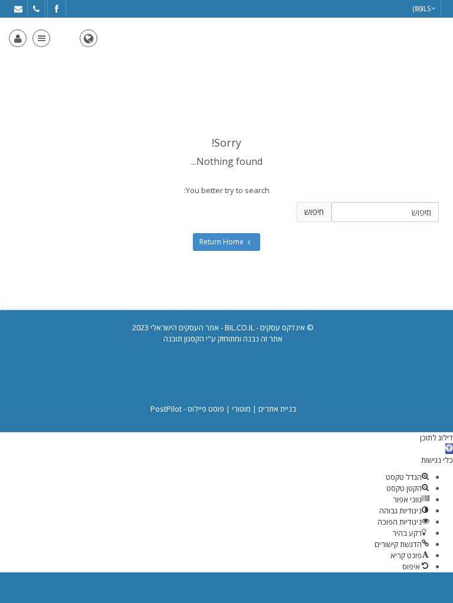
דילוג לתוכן (436, 437)
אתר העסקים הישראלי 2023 (175, 327)
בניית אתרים (277, 408)
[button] (449, 448)
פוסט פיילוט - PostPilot (187, 408)
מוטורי (241, 408)
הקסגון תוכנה (183, 338)
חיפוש (314, 211)
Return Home (221, 242)
